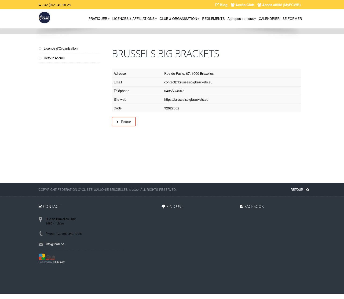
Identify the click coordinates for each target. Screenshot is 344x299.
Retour (125, 121)
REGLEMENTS (213, 18)
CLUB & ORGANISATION (178, 18)
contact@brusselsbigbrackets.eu (188, 82)
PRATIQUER (97, 18)
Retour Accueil (54, 58)
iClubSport (59, 262)
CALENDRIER (269, 18)
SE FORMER (292, 18)
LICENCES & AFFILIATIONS (133, 18)
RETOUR (297, 189)
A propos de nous (240, 18)
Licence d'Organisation (60, 48)
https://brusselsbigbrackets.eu (186, 99)
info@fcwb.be (55, 244)
